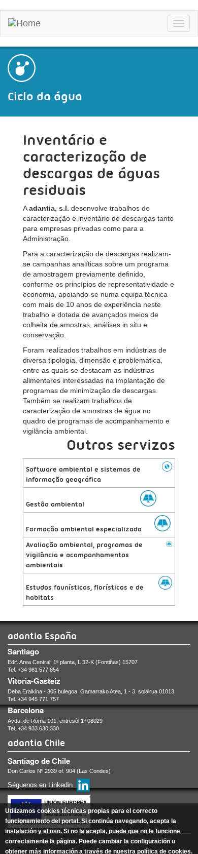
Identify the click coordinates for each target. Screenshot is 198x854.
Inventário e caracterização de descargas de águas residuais (91, 165)
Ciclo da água (45, 96)
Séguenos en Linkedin (40, 785)
